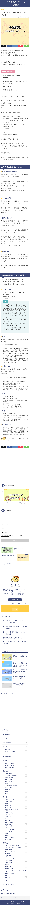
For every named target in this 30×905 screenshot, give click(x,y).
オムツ (16, 818)
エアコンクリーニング (16, 851)
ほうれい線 (16, 781)
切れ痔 (16, 783)
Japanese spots (16, 738)
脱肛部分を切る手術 (12, 785)
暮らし (15, 843)
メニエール (16, 787)
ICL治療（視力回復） (16, 775)
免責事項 (20, 901)
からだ (15, 771)
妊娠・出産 (15, 742)
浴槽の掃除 (16, 849)
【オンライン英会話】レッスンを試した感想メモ (15, 642)
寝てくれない (16, 822)
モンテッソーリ (16, 799)
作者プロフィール (15, 884)
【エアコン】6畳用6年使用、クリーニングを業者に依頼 (15, 633)
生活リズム (16, 816)
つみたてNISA (16, 765)
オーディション (16, 837)
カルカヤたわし (16, 858)
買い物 (16, 881)
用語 (16, 835)
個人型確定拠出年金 (16, 767)
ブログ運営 (15, 756)
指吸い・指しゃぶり (16, 813)
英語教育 (16, 824)
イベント (16, 805)
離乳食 (16, 811)
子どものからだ (16, 829)
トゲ (16, 879)
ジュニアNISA (16, 763)
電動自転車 (16, 801)
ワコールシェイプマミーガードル (16, 847)
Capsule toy (16, 737)
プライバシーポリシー (12, 901)
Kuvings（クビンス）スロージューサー (16, 871)
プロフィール (15, 599)
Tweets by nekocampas (8, 893)
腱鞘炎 (16, 791)
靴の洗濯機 (16, 862)
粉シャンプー (16, 779)
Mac (16, 864)
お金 (15, 760)
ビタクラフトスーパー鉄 (16, 845)
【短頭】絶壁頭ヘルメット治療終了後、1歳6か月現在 (15, 627)
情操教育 (16, 839)
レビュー (16, 877)
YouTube (16, 866)
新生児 (16, 833)
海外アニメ (16, 807)
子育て (15, 797)
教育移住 (16, 749)
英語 (15, 746)
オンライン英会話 (16, 751)
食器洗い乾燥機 (16, 873)
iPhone (16, 853)
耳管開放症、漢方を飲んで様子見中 (13, 638)
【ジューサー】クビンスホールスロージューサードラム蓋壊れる (15, 621)
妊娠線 (16, 789)
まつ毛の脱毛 (16, 777)
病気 (2, 9)
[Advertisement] (15, 466)
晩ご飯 (16, 875)
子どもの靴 (16, 826)
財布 (16, 857)
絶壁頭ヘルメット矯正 (16, 809)
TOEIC (16, 753)
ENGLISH (15, 734)
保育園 (16, 820)
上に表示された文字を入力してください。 (13, 535)
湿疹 (16, 803)
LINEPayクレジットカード (16, 868)
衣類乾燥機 (16, 860)
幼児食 (16, 814)
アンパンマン (16, 831)
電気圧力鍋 (16, 855)
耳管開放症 (16, 773)
